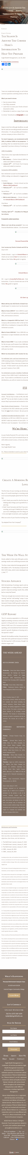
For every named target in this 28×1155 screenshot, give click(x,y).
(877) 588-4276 (17, 1014)
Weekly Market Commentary (11, 61)
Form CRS (7, 1135)
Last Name (13, 1035)
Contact (20, 1059)
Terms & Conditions (9, 1131)
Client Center (6, 33)
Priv (20, 1131)
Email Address (13, 1042)
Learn (11, 1059)
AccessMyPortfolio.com (17, 279)
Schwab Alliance (22, 254)
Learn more (14, 995)
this (15, 259)
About (13, 1055)
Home (6, 1055)
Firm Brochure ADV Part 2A (16, 1133)
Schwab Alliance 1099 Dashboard (15, 199)
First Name (13, 1028)
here (16, 257)
